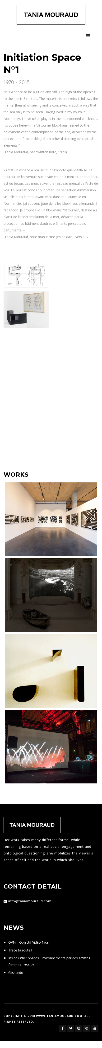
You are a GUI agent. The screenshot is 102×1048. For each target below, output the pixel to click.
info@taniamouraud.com (29, 901)
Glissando (15, 972)
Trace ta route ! (20, 950)
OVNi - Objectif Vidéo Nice (28, 942)
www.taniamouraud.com (59, 1016)
